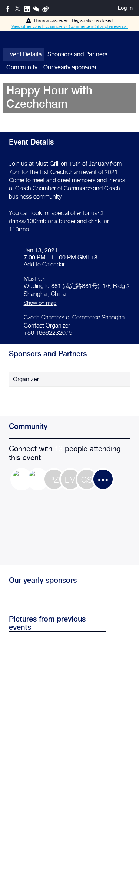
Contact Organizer (47, 325)
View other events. (69, 26)
